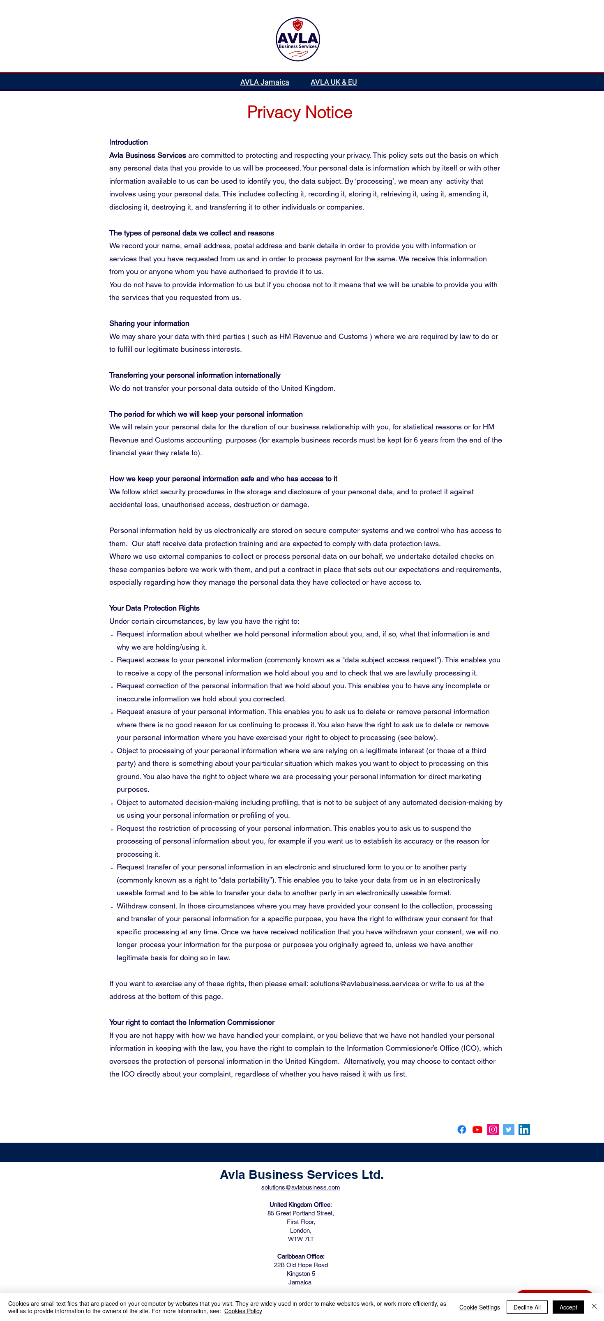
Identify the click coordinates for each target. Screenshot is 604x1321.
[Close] (594, 1307)
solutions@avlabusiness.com (300, 1187)
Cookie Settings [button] (479, 1307)
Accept (568, 1307)
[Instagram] (493, 1129)
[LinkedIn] (524, 1129)
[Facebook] (462, 1129)
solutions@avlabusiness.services (364, 983)
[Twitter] (508, 1129)
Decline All (527, 1307)
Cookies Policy (243, 1311)
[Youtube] (477, 1129)
